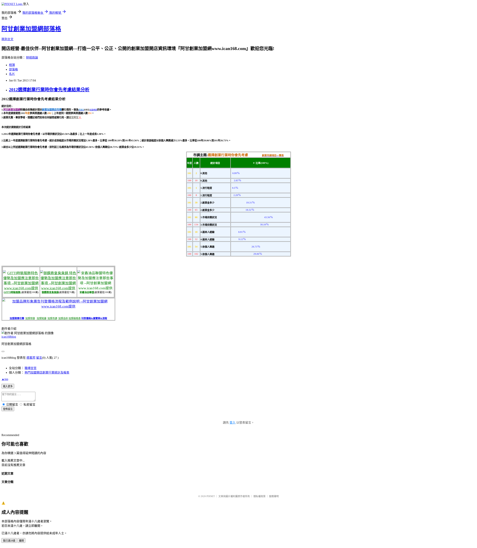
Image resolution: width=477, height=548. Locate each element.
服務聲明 (274, 496)
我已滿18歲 (9, 540)
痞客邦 (30, 357)
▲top (4, 379)
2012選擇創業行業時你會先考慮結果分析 (49, 89)
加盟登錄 (30, 318)
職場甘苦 (31, 368)
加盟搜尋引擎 (17, 318)
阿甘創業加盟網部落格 (31, 28)
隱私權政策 (259, 496)
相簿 (12, 65)
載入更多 (8, 386)
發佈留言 (8, 409)
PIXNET (210, 496)
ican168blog (8, 336)
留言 (39, 357)
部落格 (13, 69)
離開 (21, 540)
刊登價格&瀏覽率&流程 (94, 318)
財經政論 (32, 57)
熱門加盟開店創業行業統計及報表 (47, 372)
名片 (12, 73)
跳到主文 (7, 39)
